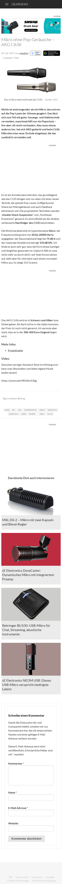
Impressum (37, 877)
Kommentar (16, 763)
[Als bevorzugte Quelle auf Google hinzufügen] (51, 53)
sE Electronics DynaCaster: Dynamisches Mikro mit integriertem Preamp (28, 574)
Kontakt (50, 877)
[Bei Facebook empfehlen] (41, 398)
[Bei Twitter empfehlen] (54, 398)
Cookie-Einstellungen (18, 880)
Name (12, 792)
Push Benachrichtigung (44, 880)
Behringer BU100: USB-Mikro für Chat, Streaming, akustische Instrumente (26, 629)
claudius (24, 53)
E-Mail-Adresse (18, 807)
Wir (11, 877)
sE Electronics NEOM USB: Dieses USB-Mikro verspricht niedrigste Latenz (26, 684)
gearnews (20, 4)
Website (13, 823)
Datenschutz (22, 877)
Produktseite (15, 350)
